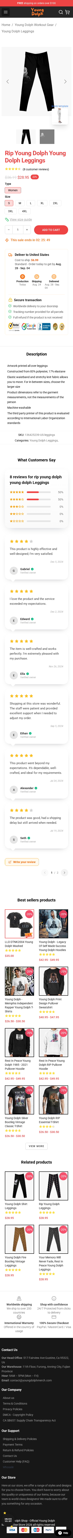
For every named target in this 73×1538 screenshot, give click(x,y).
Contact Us (10, 1455)
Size (7, 196)
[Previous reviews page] (44, 872)
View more (36, 1146)
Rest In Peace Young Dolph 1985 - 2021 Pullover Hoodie (18, 1064)
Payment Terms (13, 1444)
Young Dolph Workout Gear (34, 25)
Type (8, 183)
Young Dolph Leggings (18, 31)
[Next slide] (65, 81)
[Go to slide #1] (26, 136)
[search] (60, 12)
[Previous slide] (8, 81)
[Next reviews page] (64, 872)
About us (8, 1397)
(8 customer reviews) (36, 169)
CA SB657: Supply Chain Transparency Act (29, 1420)
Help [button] (65, 1533)
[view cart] (67, 12)
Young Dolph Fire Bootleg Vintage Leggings (15, 1261)
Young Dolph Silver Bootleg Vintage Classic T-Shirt (16, 1122)
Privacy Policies (12, 1409)
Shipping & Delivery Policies (20, 1439)
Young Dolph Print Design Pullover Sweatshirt (50, 1003)
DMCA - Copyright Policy (18, 1414)
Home (6, 25)
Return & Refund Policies (18, 1450)
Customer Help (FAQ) (16, 1461)
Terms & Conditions (15, 1403)
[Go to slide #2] (47, 136)
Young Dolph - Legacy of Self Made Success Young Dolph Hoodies (52, 946)
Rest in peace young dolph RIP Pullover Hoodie (52, 1064)
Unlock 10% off (8, 1520)
